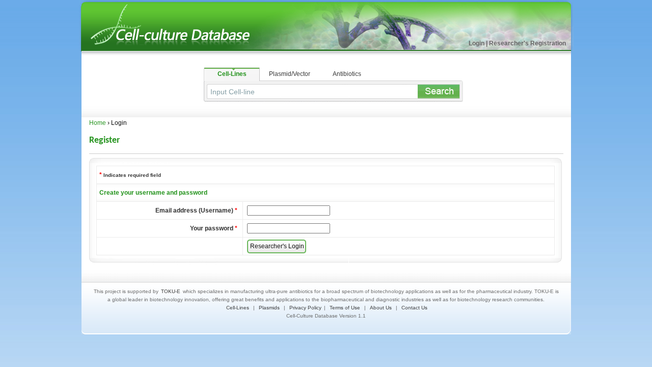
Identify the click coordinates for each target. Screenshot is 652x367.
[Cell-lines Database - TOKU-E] (178, 49)
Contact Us (414, 307)
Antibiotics (347, 73)
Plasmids (269, 307)
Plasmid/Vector (289, 73)
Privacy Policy (305, 307)
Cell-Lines (232, 73)
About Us (381, 307)
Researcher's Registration (527, 43)
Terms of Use (345, 307)
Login (476, 43)
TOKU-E (170, 291)
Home (97, 122)
